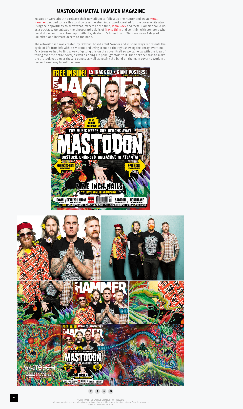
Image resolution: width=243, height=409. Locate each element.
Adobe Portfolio (106, 404)
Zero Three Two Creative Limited (93, 399)
